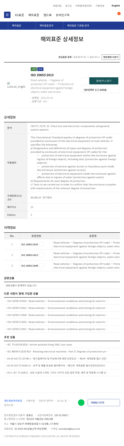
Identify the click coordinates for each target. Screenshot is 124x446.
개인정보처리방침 (13, 400)
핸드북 (47, 15)
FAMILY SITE (97, 402)
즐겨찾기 (84, 80)
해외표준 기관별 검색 (78, 25)
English (116, 5)
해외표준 (33, 15)
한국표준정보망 (21, 5)
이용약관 (30, 400)
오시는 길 (62, 400)
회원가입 (57, 5)
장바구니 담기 (103, 81)
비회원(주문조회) (84, 5)
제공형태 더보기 (111, 57)
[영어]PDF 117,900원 (95, 89)
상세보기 (41, 244)
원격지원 (8, 405)
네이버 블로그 (81, 402)
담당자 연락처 (46, 400)
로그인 (68, 5)
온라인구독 (63, 15)
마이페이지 (111, 15)
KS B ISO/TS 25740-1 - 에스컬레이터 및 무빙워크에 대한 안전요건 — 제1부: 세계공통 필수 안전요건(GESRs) (58, 358)
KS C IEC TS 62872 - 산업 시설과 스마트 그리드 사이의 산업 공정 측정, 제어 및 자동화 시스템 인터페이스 (58, 372)
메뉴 (7, 15)
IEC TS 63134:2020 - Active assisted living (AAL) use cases (39, 344)
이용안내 (100, 5)
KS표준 (19, 15)
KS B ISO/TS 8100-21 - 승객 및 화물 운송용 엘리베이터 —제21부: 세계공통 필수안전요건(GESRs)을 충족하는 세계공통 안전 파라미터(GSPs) (58, 365)
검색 (105, 15)
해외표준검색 (46, 25)
